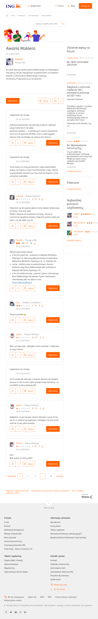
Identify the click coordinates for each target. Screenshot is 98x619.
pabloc (19, 334)
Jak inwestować (33, 15)
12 (51, 476)
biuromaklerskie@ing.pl (22, 282)
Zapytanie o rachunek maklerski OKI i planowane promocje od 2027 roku (78, 91)
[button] (55, 101)
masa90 (19, 196)
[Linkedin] (25, 612)
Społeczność (35, 6)
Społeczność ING (7, 15)
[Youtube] (16, 612)
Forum (61, 6)
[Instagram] (20, 612)
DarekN (19, 59)
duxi (18, 302)
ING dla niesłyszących (16, 597)
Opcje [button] (45, 101)
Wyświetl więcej (74, 240)
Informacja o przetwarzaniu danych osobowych (50, 491)
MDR (49, 597)
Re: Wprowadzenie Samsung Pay (77, 147)
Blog (73, 6)
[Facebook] (6, 612)
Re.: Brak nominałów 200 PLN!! (77, 63)
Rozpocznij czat (60, 584)
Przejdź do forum (74, 171)
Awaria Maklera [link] (47, 15)
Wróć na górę (49, 508)
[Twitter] (11, 612)
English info (32, 597)
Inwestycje (21, 15)
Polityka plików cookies (12, 600)
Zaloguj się (85, 6)
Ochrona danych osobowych (66, 597)
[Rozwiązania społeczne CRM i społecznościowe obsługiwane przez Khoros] (87, 496)
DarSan (19, 443)
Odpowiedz (12, 101)
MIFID (42, 597)
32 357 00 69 (59, 589)
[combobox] (49, 24)
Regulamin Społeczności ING (17, 491)
